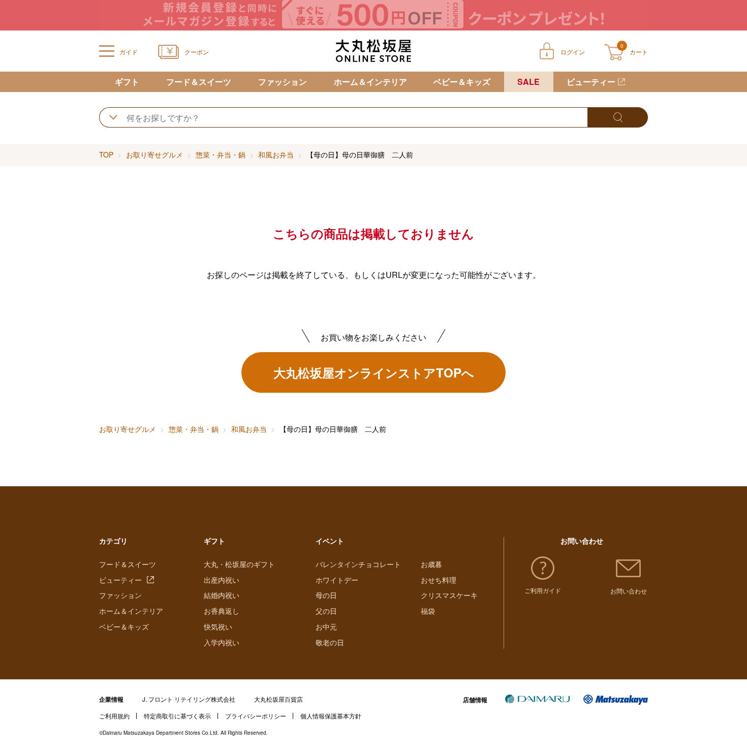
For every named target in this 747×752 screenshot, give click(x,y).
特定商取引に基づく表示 (177, 715)
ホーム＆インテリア (370, 81)
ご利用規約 (114, 715)
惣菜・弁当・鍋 (220, 154)
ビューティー (591, 81)
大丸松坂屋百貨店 (278, 699)
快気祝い (218, 626)
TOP (106, 154)
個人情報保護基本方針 (330, 715)
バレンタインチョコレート (358, 564)
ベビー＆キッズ (461, 81)
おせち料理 (438, 580)
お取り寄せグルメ (154, 154)
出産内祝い (221, 580)
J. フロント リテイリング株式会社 (188, 699)
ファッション (282, 81)
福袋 (428, 611)
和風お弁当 (276, 154)
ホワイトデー (337, 580)
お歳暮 (431, 564)
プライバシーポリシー (255, 715)
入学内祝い (221, 642)
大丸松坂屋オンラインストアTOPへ (373, 372)
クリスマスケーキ (449, 595)
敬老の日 (330, 642)
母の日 (326, 595)
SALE (528, 81)
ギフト (127, 81)
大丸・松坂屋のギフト (239, 564)
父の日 (326, 611)
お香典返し (221, 611)
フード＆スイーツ (198, 81)
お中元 (326, 626)
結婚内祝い (221, 595)
